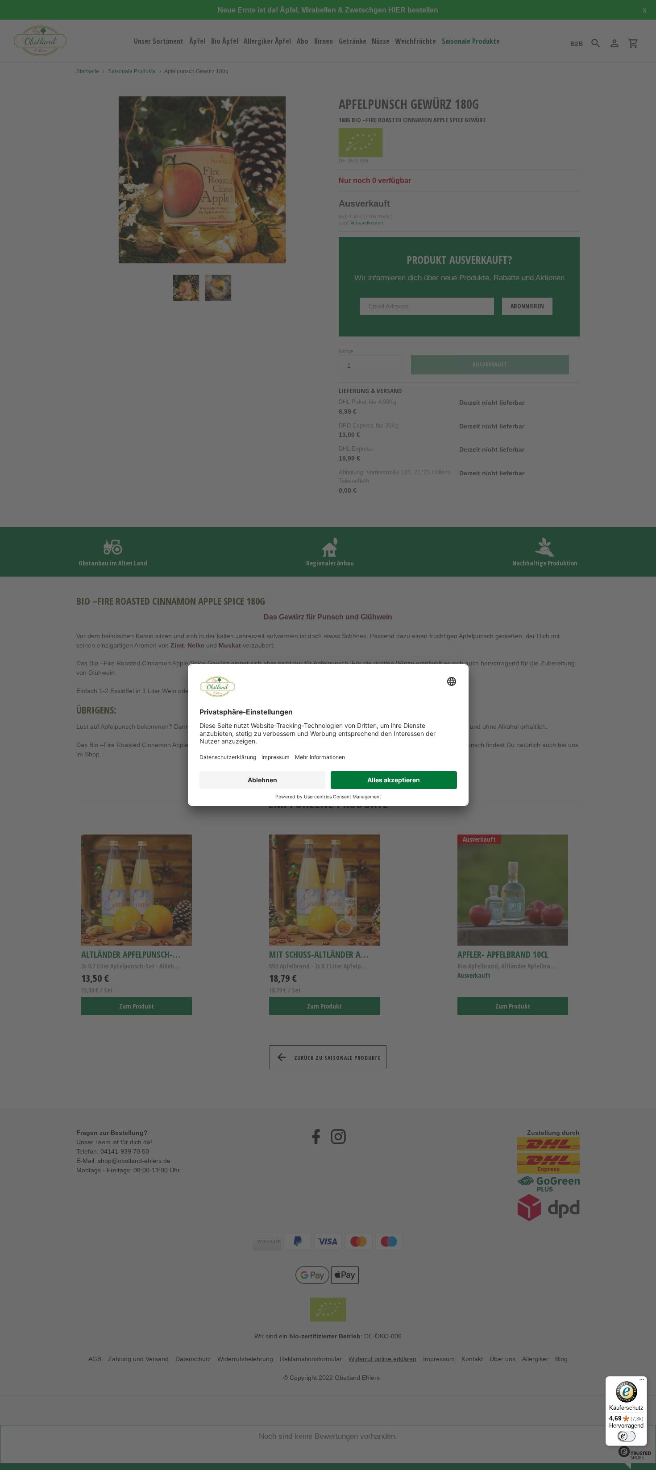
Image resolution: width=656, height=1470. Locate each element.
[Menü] (641, 1381)
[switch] (626, 1436)
